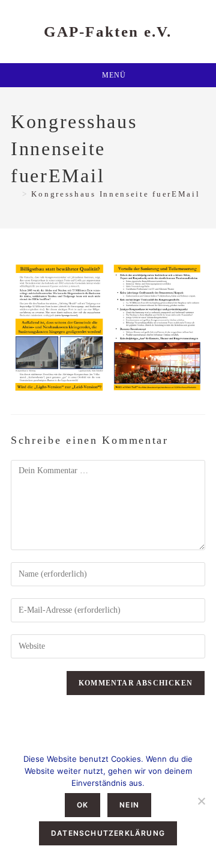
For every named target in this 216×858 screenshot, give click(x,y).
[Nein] (201, 801)
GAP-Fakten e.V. (108, 31)
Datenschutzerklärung (108, 833)
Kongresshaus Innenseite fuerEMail (115, 193)
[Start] (15, 193)
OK (82, 804)
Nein (129, 804)
